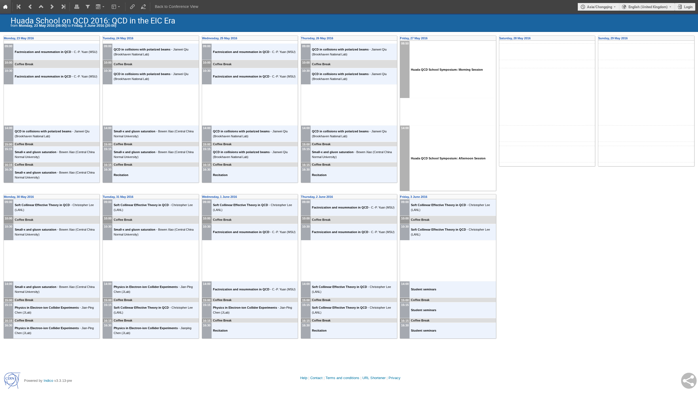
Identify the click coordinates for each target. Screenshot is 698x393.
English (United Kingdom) (648, 6)
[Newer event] (52, 7)
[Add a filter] (87, 7)
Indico (48, 380)
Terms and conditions (342, 378)
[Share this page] (689, 381)
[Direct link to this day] (98, 38)
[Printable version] (76, 7)
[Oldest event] (19, 7)
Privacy (395, 378)
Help (303, 378)
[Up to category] (41, 7)
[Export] (101, 7)
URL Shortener (374, 378)
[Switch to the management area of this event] (143, 7)
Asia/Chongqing (599, 6)
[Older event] (30, 7)
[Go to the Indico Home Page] (5, 7)
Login (688, 6)
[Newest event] (62, 7)
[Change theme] (116, 7)
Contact (316, 378)
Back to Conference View (176, 6)
